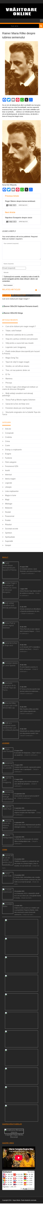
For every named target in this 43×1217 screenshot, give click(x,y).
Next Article (10, 212)
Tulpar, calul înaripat (13, 331)
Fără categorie (10, 462)
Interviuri (8, 475)
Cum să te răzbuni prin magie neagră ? (16, 299)
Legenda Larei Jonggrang (16, 347)
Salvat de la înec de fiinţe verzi (17, 404)
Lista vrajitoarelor (12, 491)
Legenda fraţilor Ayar (20, 806)
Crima (7, 441)
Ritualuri (8, 524)
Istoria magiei (10, 479)
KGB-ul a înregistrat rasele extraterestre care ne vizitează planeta (29, 724)
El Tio (8, 374)
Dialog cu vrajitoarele (13, 450)
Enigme (8, 454)
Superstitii (9, 541)
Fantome (8, 458)
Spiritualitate (23, 205)
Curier (7, 445)
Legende (8, 483)
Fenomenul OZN (11, 466)
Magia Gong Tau (12, 358)
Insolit (7, 470)
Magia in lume (10, 495)
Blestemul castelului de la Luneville (19, 335)
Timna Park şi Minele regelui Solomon (20, 400)
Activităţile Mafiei (19, 903)
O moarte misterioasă (20, 889)
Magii (7, 500)
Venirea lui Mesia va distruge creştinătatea (27, 791)
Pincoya (9, 383)
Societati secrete (11, 529)
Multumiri (8, 508)
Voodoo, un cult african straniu (17, 366)
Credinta (8, 437)
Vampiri (8, 545)
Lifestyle (8, 487)
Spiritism (8, 533)
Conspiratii (9, 433)
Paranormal (9, 516)
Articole (6, 295)
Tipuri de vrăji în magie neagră (17, 362)
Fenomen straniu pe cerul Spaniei (19, 408)
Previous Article (12, 196)
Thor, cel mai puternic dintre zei (18, 370)
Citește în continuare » (28, 573)
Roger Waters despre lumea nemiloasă (20, 201)
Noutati (8, 512)
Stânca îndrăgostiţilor (20, 834)
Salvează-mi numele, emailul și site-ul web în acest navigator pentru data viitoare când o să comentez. (20, 279)
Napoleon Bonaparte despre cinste (18, 218)
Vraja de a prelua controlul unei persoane (22, 339)
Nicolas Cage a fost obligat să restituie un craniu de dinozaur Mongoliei (29, 584)
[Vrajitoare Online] (21, 17)
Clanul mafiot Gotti (20, 873)
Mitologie (8, 504)
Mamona (9, 379)
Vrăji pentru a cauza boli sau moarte (20, 343)
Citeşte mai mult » (26, 898)
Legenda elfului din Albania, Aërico (24, 820)
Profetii (8, 520)
